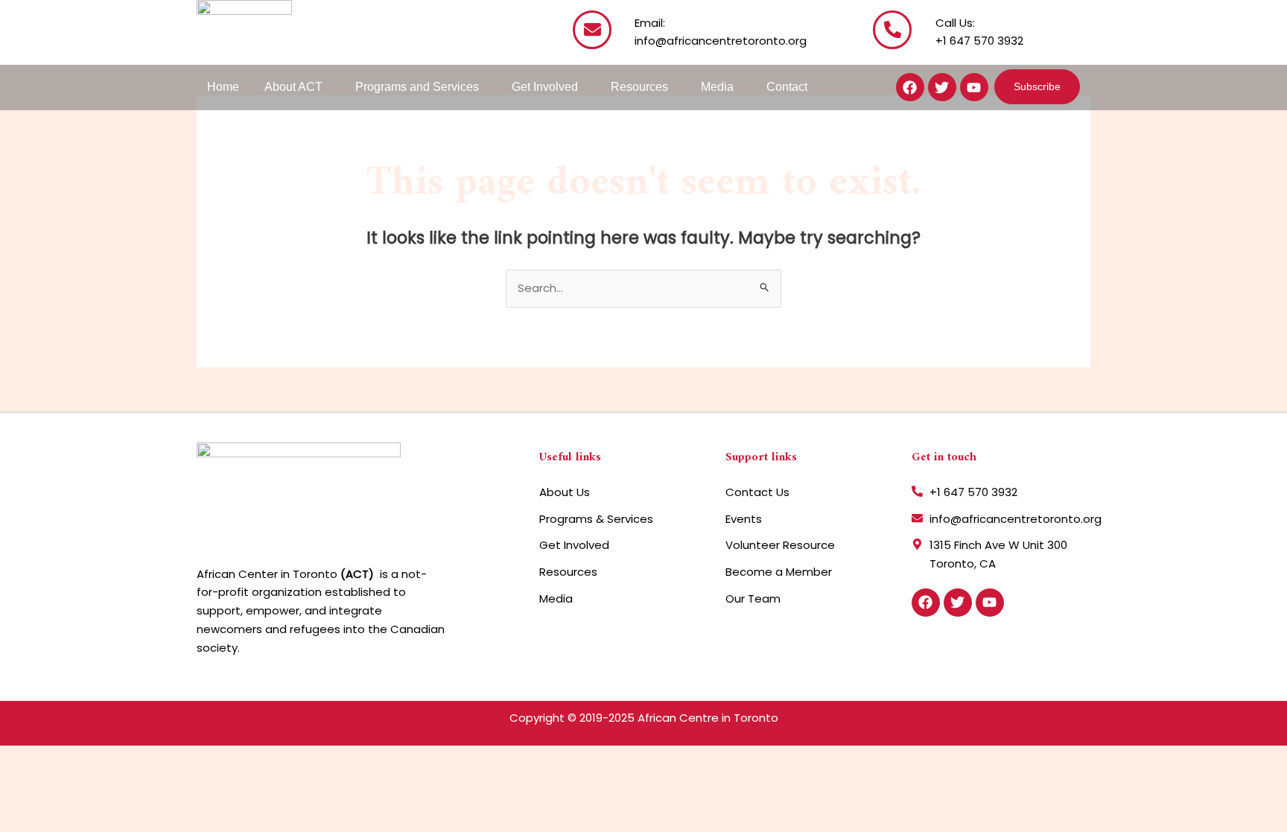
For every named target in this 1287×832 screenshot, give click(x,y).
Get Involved (545, 86)
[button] (297, 87)
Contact (786, 86)
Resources (639, 86)
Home (223, 86)
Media (717, 86)
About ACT (293, 86)
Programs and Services (417, 86)
